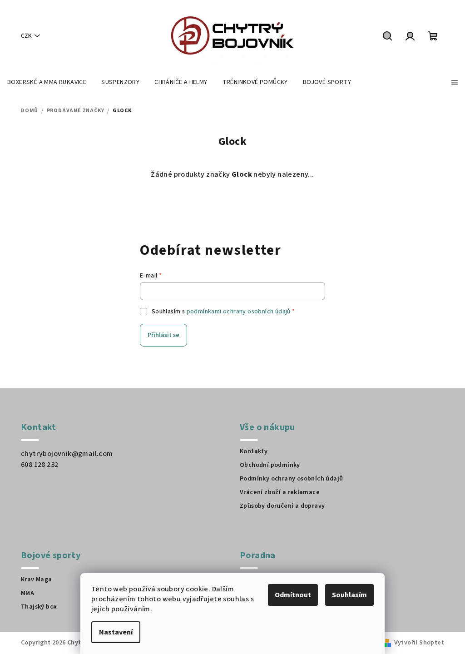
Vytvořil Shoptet (419, 642)
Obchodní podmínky (270, 465)
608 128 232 (39, 465)
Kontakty (253, 451)
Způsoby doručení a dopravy (282, 506)
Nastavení (116, 632)
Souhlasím (349, 595)
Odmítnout (293, 595)
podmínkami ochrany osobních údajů (239, 311)
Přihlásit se (163, 335)
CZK (26, 35)
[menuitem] (47, 82)
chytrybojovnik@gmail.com (67, 454)
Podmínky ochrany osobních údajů (291, 479)
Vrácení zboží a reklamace (280, 492)
